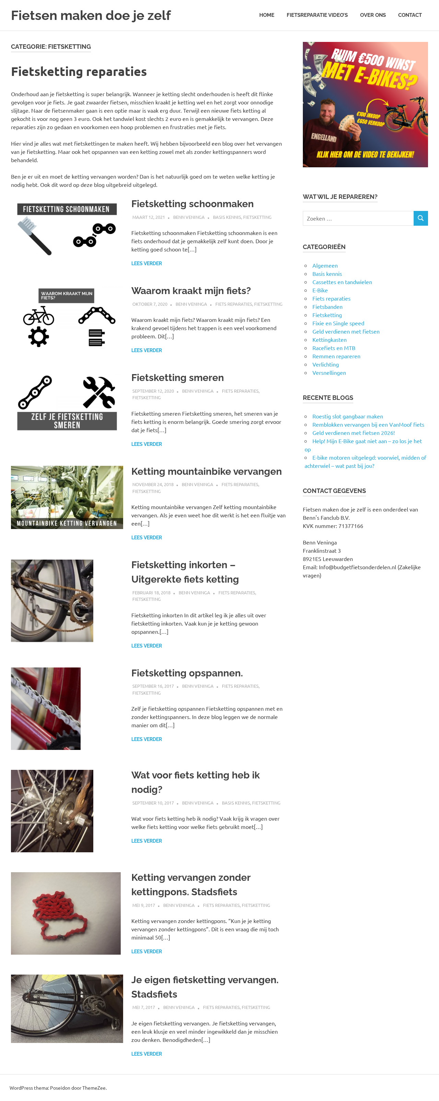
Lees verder (146, 263)
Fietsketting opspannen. (187, 673)
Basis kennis (227, 217)
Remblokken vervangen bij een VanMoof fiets (368, 424)
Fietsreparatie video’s (317, 15)
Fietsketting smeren (177, 377)
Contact (410, 15)
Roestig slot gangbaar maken (347, 416)
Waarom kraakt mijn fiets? (191, 290)
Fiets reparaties (233, 304)
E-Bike (320, 290)
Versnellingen (329, 372)
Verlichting (325, 364)
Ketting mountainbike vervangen (206, 471)
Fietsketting (257, 217)
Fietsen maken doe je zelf (91, 15)
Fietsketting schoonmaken (192, 204)
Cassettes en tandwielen (342, 281)
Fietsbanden (327, 306)
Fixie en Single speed (338, 322)
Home (266, 15)
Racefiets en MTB (333, 347)
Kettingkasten (329, 339)
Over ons (373, 15)
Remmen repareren (336, 355)
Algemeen (325, 265)
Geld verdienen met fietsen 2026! (353, 432)
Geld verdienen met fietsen (346, 331)
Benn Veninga (189, 217)
